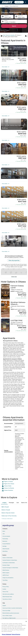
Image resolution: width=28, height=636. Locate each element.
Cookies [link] (4, 589)
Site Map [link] (4, 546)
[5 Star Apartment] (14, 175)
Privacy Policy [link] (5, 586)
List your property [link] (6, 536)
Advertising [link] (4, 551)
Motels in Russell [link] (6, 509)
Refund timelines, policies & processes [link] (10, 613)
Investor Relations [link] (6, 543)
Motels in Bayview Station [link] (8, 512)
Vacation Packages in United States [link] (10, 567)
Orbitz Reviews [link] (5, 570)
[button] (14, 67)
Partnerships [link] (5, 538)
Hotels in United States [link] (7, 557)
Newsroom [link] (4, 541)
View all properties (14, 260)
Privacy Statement (6, 634)
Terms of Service (16, 634)
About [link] (3, 531)
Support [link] (4, 605)
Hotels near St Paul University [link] (9, 515)
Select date (7, 17)
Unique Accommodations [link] (7, 577)
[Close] (26, 621)
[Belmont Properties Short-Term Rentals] (14, 79)
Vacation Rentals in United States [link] (9, 560)
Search (14, 26)
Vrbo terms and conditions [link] (8, 594)
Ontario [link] (6, 6)
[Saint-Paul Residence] (14, 221)
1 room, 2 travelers (9, 22)
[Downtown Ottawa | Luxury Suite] (14, 242)
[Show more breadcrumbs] (2, 6)
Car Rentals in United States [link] (8, 562)
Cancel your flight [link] (6, 610)
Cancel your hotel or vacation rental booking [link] (12, 608)
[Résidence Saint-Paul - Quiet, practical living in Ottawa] (14, 196)
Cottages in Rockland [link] (7, 518)
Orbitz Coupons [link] (5, 572)
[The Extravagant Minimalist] (14, 104)
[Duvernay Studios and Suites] (14, 55)
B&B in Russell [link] (5, 507)
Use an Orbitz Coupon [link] (7, 615)
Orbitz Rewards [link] (5, 548)
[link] (14, 482)
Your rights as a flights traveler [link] (9, 618)
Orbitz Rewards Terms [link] (7, 596)
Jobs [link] (3, 533)
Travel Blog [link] (4, 580)
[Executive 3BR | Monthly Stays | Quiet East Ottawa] (14, 128)
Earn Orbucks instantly (9, 35)
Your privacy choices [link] (7, 599)
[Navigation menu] (25, 2)
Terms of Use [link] (5, 591)
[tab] (4, 502)
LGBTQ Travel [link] (5, 575)
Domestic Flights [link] (6, 565)
